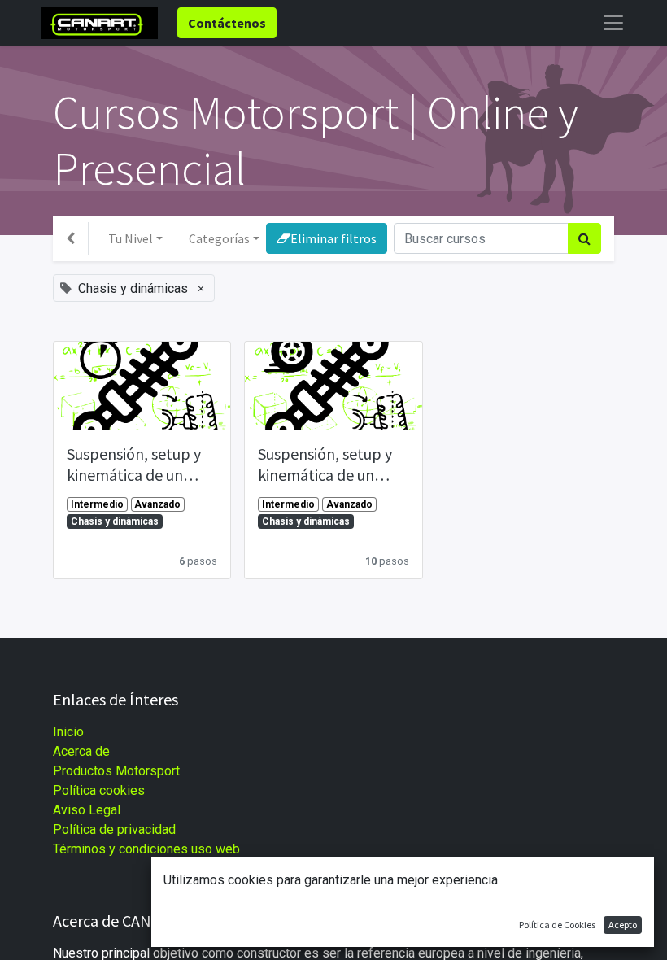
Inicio (68, 732)
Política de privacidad (114, 829)
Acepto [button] (622, 925)
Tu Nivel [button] (130, 238)
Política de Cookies (557, 925)
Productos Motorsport (116, 771)
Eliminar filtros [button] (333, 238)
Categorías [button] (219, 238)
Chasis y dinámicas (115, 521)
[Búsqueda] (584, 238)
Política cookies (99, 790)
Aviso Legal (86, 810)
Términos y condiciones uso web (146, 849)
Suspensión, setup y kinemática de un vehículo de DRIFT (325, 464)
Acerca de (81, 751)
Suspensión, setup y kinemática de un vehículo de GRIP (134, 464)
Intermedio (97, 504)
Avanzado (157, 504)
